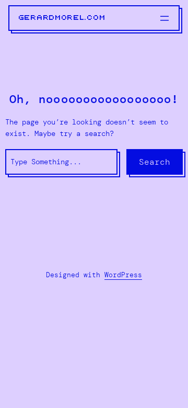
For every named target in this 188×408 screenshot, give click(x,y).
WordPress (123, 274)
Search (154, 161)
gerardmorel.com (62, 18)
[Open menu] (164, 18)
